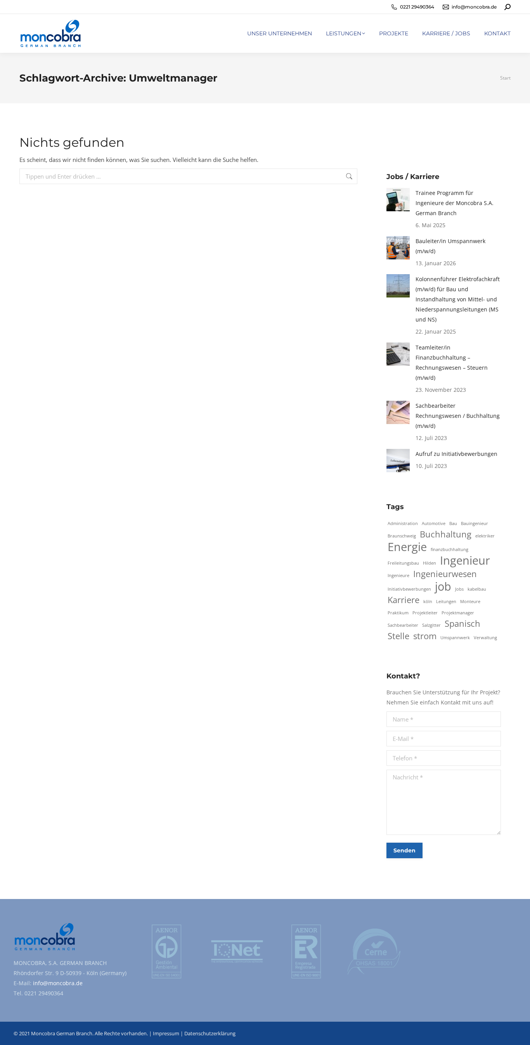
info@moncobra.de (57, 983)
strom (424, 636)
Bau (453, 523)
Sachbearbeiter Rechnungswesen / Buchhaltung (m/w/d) (458, 415)
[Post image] (398, 199)
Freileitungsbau (403, 563)
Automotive (433, 523)
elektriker (485, 536)
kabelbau (477, 589)
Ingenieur (465, 560)
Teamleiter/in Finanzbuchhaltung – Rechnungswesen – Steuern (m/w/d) (452, 362)
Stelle (398, 636)
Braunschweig (402, 536)
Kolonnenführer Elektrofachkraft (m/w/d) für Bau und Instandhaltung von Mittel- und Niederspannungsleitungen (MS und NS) (458, 299)
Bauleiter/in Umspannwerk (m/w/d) (450, 246)
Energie (407, 547)
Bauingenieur (474, 523)
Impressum (166, 1033)
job (443, 586)
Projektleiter (425, 613)
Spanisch (462, 624)
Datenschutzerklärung (210, 1033)
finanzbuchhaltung (449, 549)
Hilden (429, 563)
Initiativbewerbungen (409, 589)
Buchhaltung (445, 534)
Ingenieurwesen (445, 574)
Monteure (470, 601)
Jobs (459, 589)
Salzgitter (431, 625)
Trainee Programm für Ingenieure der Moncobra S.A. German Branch (455, 203)
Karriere (403, 600)
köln (427, 601)
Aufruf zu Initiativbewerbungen (456, 453)
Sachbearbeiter (403, 625)
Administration (403, 523)
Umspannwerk (455, 637)
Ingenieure (398, 575)
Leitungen (446, 601)
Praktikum (398, 613)
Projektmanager (458, 613)
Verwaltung (485, 637)
